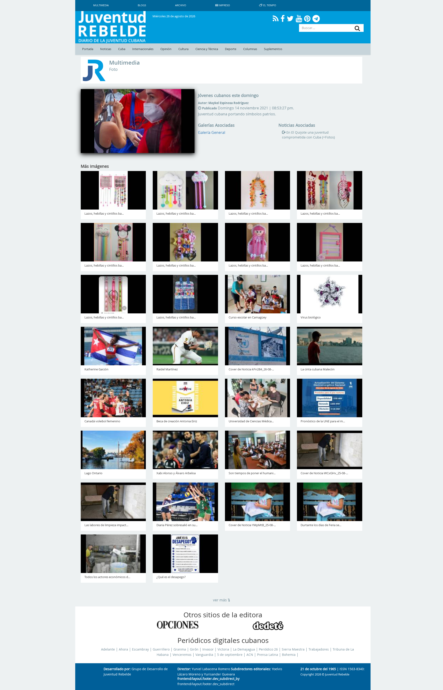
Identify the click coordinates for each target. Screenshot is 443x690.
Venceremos (182, 655)
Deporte (230, 49)
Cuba (121, 49)
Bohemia (289, 655)
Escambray (140, 649)
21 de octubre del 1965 (318, 669)
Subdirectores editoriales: (251, 669)
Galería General (211, 132)
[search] (357, 28)
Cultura (183, 49)
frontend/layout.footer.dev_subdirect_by (208, 679)
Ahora (123, 649)
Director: (184, 669)
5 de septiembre (229, 655)
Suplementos (273, 49)
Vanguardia (204, 655)
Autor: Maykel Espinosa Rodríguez (223, 103)
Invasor (208, 649)
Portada (87, 49)
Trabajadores (318, 649)
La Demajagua (244, 649)
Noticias (105, 49)
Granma (180, 649)
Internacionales (142, 49)
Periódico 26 (268, 649)
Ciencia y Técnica (206, 49)
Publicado (209, 108)
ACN (249, 655)
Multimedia (124, 62)
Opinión (165, 49)
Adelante (108, 649)
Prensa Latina (267, 655)
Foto (113, 69)
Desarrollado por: (117, 669)
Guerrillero (161, 649)
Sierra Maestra (293, 649)
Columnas (250, 49)
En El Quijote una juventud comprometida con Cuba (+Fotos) (308, 135)
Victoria (223, 649)
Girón (194, 649)
